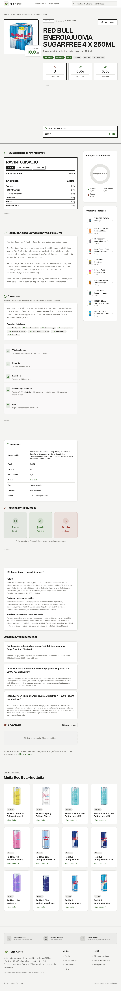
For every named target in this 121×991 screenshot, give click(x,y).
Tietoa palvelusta (101, 956)
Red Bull (33, 480)
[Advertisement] (80, 104)
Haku (67, 969)
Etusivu (6, 14)
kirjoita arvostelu (25, 754)
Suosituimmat (40, 4)
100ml (10, 168)
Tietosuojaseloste (102, 960)
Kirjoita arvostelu (69, 725)
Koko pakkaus (23, 168)
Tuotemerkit (54, 4)
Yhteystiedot (100, 964)
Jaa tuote (109, 22)
